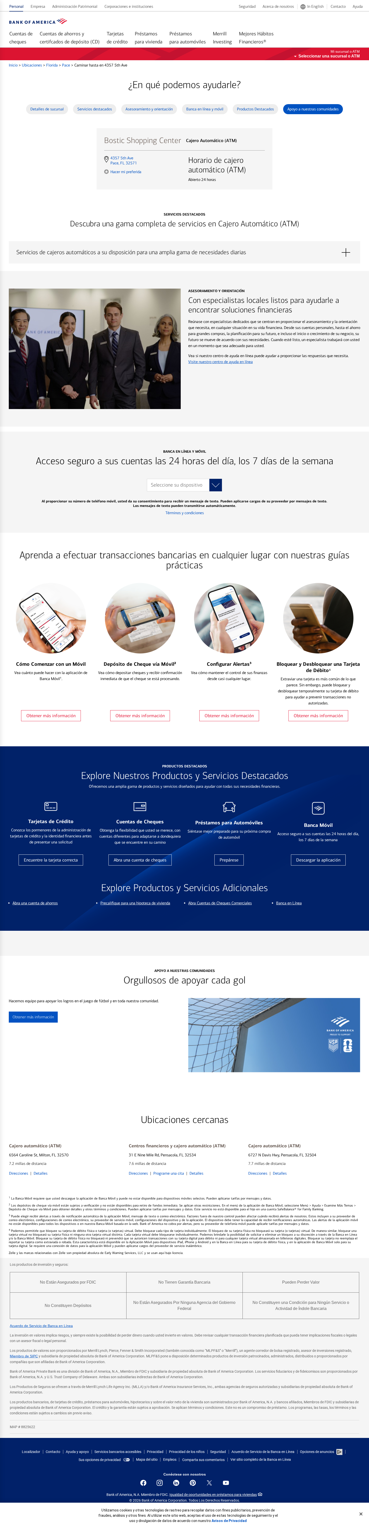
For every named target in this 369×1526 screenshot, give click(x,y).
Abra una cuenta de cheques (140, 860)
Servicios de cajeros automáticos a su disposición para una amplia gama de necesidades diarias (184, 252)
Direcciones (18, 1173)
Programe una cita (168, 1173)
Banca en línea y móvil (204, 109)
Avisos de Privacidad (229, 1521)
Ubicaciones (32, 65)
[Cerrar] (360, 1513)
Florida (52, 65)
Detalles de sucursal (47, 109)
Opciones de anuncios (317, 1452)
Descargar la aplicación (318, 860)
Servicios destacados (94, 109)
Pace (66, 65)
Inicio (14, 65)
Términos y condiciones (184, 512)
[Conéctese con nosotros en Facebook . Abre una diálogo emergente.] (143, 1483)
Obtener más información (51, 715)
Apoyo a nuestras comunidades (313, 109)
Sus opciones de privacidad (100, 1460)
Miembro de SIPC (24, 1356)
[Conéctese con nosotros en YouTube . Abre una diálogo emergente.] (226, 1483)
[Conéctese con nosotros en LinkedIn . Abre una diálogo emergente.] (176, 1483)
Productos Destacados (255, 109)
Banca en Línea (289, 903)
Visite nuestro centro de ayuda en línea (220, 361)
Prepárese (229, 860)
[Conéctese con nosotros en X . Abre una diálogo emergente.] (209, 1483)
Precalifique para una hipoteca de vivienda (135, 903)
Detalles (40, 1173)
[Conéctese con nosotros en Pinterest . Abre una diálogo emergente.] (193, 1483)
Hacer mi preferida (125, 171)
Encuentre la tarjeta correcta (51, 860)
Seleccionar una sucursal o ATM (329, 56)
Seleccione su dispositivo (176, 485)
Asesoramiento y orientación (149, 109)
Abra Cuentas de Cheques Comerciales (220, 903)
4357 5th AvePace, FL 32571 (123, 161)
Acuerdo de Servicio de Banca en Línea (41, 1326)
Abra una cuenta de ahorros (35, 903)
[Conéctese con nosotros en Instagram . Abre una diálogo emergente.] (160, 1483)
